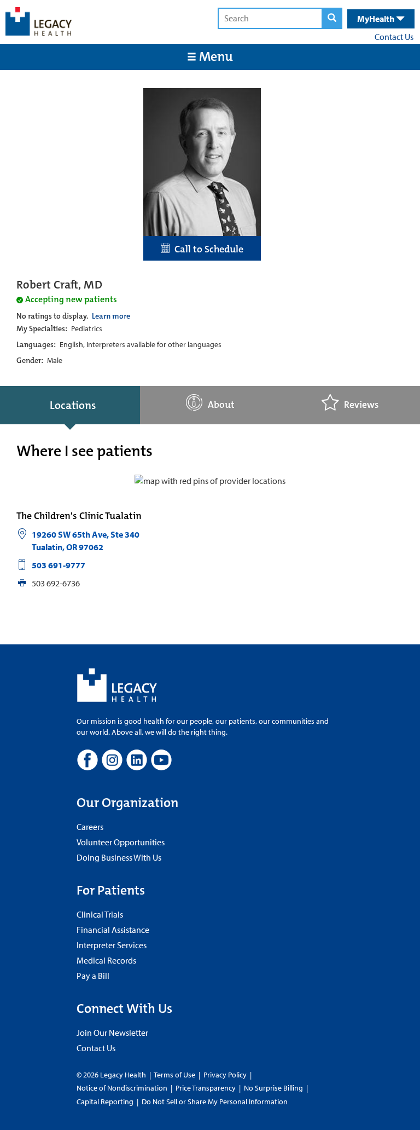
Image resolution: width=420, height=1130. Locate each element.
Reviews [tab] (361, 405)
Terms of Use (175, 1075)
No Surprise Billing (273, 1088)
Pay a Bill (93, 975)
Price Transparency (206, 1088)
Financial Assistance (113, 929)
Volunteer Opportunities (121, 842)
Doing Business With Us (119, 857)
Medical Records (106, 960)
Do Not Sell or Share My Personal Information (215, 1101)
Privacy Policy (225, 1075)
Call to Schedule (206, 249)
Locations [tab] (73, 405)
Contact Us (394, 36)
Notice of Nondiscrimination (122, 1088)
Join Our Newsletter (112, 1032)
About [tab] (221, 405)
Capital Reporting (105, 1101)
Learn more (111, 316)
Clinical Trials (100, 914)
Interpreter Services (112, 944)
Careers (90, 826)
